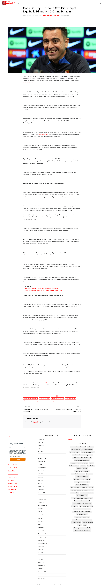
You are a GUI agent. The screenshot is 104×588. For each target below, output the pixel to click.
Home (18, 3)
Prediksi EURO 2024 (13, 474)
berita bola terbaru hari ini (31, 398)
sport (84, 525)
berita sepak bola (71, 398)
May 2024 (40, 518)
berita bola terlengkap (58, 398)
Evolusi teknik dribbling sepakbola (79, 463)
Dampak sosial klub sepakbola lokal (82, 457)
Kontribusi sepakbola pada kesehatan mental (82, 490)
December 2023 (42, 534)
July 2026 (40, 442)
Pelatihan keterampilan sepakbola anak (82, 498)
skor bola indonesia (88, 522)
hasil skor (83, 465)
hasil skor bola (91, 465)
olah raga (51, 401)
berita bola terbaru (63, 396)
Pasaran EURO (11, 471)
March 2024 (41, 524)
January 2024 (41, 530)
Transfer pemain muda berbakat (82, 530)
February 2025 (41, 489)
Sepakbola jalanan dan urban (82, 517)
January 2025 (41, 493)
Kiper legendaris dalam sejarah (82, 482)
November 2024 (42, 499)
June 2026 (41, 445)
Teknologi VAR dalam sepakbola (82, 528)
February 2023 (41, 565)
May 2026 (40, 448)
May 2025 (40, 480)
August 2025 (41, 470)
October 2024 (41, 502)
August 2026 (41, 439)
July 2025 (40, 474)
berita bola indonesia (50, 396)
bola (25, 401)
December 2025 (42, 458)
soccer (79, 525)
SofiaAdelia (28, 15)
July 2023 (40, 549)
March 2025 (41, 486)
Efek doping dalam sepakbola (82, 460)
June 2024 (41, 515)
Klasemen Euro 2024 (13, 486)
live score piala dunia (82, 495)
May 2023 (40, 556)
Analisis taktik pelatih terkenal (78, 447)
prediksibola (74, 506)
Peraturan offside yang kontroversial (82, 503)
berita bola (46, 15)
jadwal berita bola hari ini (78, 474)
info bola (44, 401)
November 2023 (42, 537)
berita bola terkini (45, 398)
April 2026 (40, 451)
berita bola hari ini (37, 396)
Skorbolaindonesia (62, 401)
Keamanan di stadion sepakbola (82, 479)
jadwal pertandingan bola (82, 476)
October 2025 (41, 464)
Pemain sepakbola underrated (82, 501)
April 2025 (40, 483)
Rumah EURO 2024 (12, 464)
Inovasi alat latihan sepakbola (82, 471)
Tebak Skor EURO (12, 477)
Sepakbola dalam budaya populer (82, 509)
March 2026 (41, 455)
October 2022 (41, 578)
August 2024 (41, 508)
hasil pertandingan (34, 401)
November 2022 (42, 575)
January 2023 (41, 568)
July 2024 (40, 511)
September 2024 (42, 505)
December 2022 (42, 571)
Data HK (70, 439)
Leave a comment (65, 15)
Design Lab (62, 584)
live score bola (75, 492)
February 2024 (42, 527)
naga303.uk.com (12, 436)
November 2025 (42, 461)
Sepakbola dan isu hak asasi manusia (82, 511)
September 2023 (42, 543)
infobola (79, 468)
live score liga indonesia (87, 492)
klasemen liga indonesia (82, 484)
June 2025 (40, 477)
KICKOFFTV (11, 492)
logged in (35, 422)
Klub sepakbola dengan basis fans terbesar (82, 487)
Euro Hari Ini (11, 480)
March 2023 (41, 562)
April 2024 (40, 521)
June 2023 (40, 552)
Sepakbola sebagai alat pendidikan (82, 519)
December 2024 (42, 496)
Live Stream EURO (12, 467)
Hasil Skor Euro (12, 489)
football (91, 463)
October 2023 (41, 540)
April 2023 (40, 559)
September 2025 (42, 467)
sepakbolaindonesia (82, 514)
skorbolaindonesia (54, 15)
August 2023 (41, 546)
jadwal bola (89, 474)
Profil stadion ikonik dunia (86, 506)
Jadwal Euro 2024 (12, 483)
